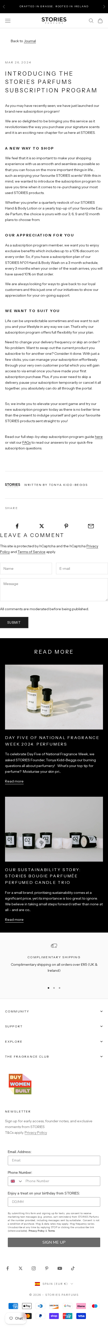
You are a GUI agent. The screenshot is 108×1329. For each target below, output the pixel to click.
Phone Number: (20, 1172)
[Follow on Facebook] (7, 1268)
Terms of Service (31, 552)
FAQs (26, 442)
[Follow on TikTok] (72, 1268)
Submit (14, 622)
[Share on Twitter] (42, 526)
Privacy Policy (36, 1132)
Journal (30, 41)
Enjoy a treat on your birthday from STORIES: (44, 1193)
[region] (54, 961)
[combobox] (15, 1181)
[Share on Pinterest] (66, 526)
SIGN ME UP (54, 1242)
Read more (14, 781)
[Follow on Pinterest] (46, 1268)
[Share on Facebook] (17, 526)
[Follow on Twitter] (20, 1268)
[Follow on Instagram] (33, 1268)
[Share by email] (91, 526)
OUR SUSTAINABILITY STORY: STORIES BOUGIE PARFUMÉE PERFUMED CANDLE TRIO (43, 876)
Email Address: (19, 1151)
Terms (51, 1230)
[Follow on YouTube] (59, 1268)
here (99, 436)
